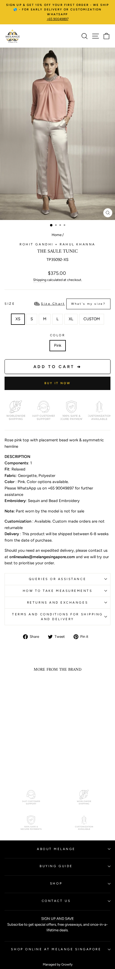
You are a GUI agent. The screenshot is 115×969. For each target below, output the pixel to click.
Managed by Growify (57, 964)
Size (55, 304)
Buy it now (57, 383)
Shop (56, 883)
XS (18, 318)
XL (71, 318)
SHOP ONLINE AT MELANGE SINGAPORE (56, 949)
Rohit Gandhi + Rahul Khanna (57, 244)
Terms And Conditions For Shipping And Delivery (57, 616)
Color (57, 335)
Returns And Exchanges (57, 602)
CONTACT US (56, 901)
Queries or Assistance (57, 579)
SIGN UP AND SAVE (57, 918)
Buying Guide (56, 866)
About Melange (56, 849)
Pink (57, 345)
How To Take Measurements (58, 591)
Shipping (39, 280)
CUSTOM (91, 318)
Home (57, 235)
